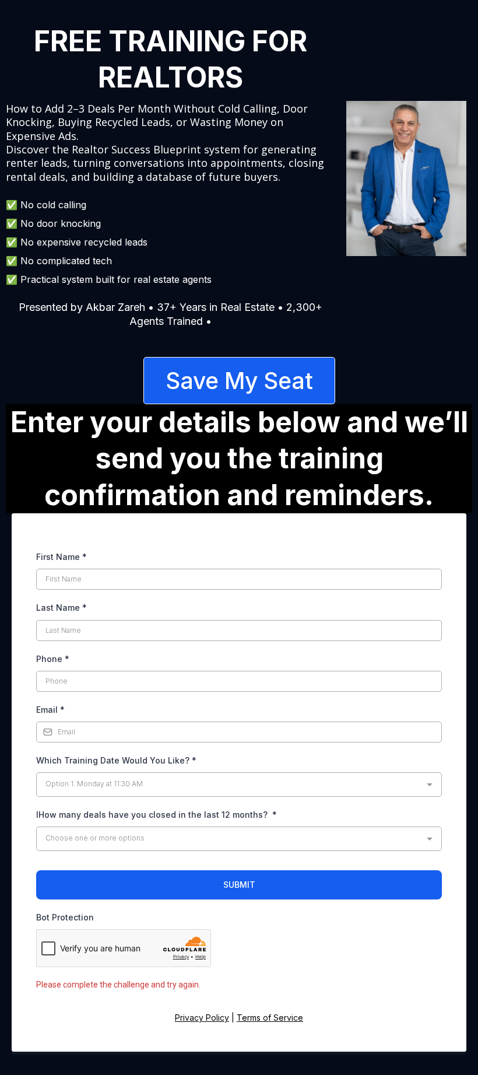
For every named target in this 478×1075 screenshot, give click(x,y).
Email (50, 710)
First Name (61, 557)
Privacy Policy (202, 1018)
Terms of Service (270, 1018)
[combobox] (239, 784)
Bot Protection (65, 917)
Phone (52, 659)
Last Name (61, 607)
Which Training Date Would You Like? (116, 760)
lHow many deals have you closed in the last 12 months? (156, 815)
